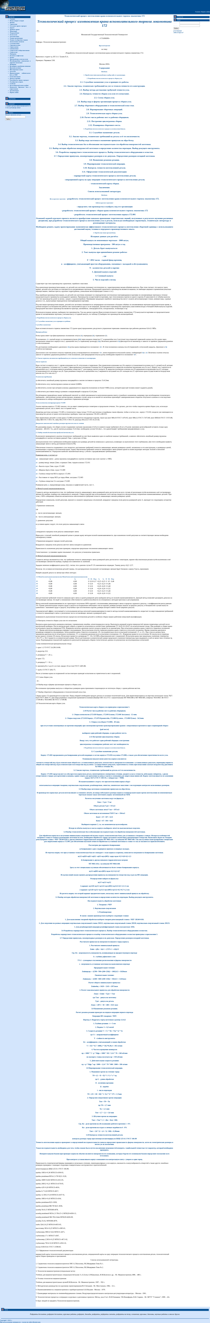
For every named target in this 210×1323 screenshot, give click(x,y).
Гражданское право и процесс (19, 80)
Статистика (14, 48)
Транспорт (13, 31)
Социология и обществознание (20, 50)
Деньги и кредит (15, 78)
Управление (13, 24)
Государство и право (16, 82)
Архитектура (14, 90)
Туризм (12, 28)
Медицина (13, 64)
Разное (12, 57)
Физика (12, 22)
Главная (197, 12)
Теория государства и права (19, 40)
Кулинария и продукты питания (20, 66)
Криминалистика (15, 68)
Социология (13, 52)
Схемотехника (14, 43)
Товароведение (14, 33)
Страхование (14, 47)
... (5, 106)
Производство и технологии (19, 59)
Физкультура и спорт (17, 21)
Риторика (13, 54)
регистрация (177, 31)
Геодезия (12, 83)
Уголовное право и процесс (18, 26)
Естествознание (15, 76)
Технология (13, 35)
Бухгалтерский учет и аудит (19, 85)
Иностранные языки (16, 69)
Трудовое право (15, 29)
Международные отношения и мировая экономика (20, 61)
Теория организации (16, 38)
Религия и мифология (16, 55)
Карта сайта (205, 12)
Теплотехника (14, 36)
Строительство (15, 45)
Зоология (13, 71)
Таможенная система (17, 42)
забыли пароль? (178, 32)
